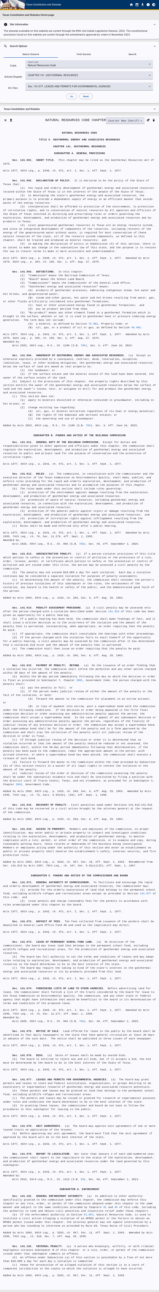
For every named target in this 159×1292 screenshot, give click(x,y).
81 (105, 1207)
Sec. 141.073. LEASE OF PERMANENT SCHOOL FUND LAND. (52, 942)
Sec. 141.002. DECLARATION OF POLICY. (41, 180)
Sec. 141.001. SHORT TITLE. (33, 160)
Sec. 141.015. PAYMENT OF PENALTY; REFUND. (46, 665)
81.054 (88, 1214)
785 (83, 345)
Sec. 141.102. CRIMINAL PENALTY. (37, 1246)
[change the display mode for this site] (154, 4)
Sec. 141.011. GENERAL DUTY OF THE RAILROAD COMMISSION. (56, 442)
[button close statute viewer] (5, 120)
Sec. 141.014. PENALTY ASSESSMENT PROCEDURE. (47, 607)
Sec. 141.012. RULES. (29, 474)
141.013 (113, 611)
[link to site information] (148, 4)
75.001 (93, 324)
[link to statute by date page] (137, 4)
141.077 (145, 893)
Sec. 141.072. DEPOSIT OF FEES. (37, 921)
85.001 (136, 327)
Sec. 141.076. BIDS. (28, 1055)
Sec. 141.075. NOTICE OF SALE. (36, 1031)
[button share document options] (11, 120)
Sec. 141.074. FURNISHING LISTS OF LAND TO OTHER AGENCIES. (58, 988)
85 (116, 1207)
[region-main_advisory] (79, 24)
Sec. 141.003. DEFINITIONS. (33, 271)
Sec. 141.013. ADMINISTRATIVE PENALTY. (42, 554)
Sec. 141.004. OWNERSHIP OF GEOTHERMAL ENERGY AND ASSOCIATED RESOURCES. (68, 355)
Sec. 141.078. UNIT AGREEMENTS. (37, 1126)
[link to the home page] (131, 4)
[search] (79, 46)
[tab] (31, 54)
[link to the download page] (142, 4)
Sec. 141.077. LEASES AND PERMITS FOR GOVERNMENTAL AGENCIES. (60, 1079)
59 (82, 1179)
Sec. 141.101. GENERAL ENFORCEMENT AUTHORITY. (48, 1196)
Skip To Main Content (95, 4)
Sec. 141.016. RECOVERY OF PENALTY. (40, 805)
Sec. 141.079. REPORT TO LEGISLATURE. (41, 1154)
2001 (79, 680)
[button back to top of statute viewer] (154, 120)
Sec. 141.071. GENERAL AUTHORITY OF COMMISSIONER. (51, 882)
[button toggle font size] (148, 120)
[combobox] (89, 65)
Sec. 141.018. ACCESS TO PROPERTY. (39, 829)
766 (81, 544)
